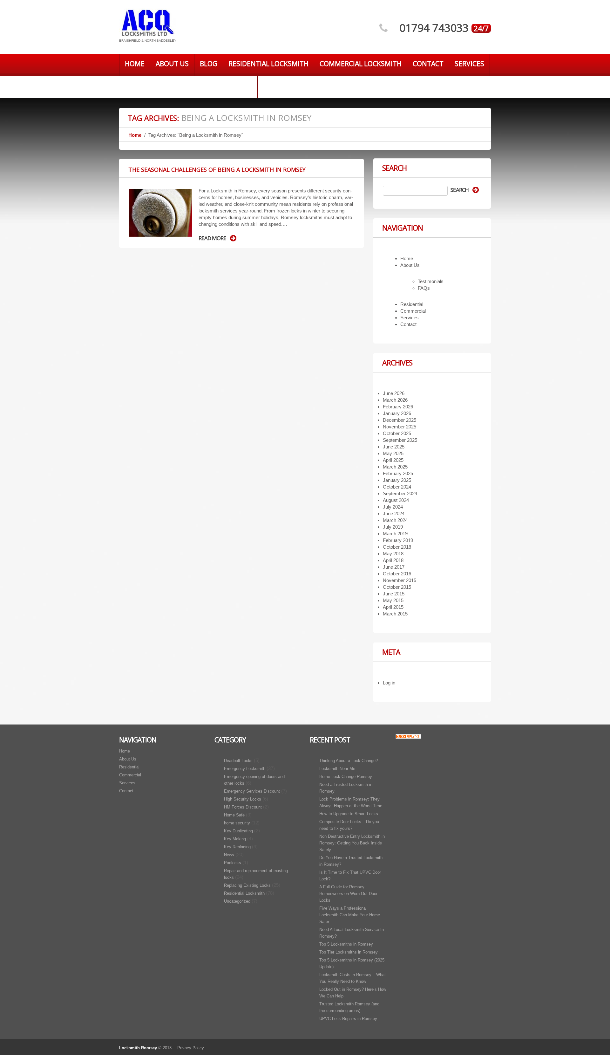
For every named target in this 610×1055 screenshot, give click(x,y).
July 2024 (393, 507)
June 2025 (393, 446)
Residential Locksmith (268, 63)
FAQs (424, 288)
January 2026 (397, 413)
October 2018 (397, 547)
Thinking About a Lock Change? (348, 760)
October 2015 (397, 587)
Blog (208, 63)
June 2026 (393, 393)
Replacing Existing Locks (247, 885)
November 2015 (399, 580)
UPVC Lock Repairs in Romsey (348, 1018)
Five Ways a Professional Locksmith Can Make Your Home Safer (349, 915)
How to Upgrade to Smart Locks (348, 813)
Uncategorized (237, 901)
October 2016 (397, 573)
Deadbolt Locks (238, 760)
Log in (389, 682)
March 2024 (395, 520)
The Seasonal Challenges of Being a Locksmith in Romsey (217, 169)
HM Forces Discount (243, 807)
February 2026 (398, 406)
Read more (212, 238)
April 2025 (393, 460)
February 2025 (398, 473)
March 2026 (395, 400)
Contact (428, 63)
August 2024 (396, 500)
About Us (172, 63)
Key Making (235, 838)
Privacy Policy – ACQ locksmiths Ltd (188, 85)
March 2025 (395, 466)
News (229, 854)
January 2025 (397, 480)
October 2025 (397, 433)
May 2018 (393, 553)
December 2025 (399, 420)
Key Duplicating (238, 831)
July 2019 (393, 527)
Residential (411, 304)
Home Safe (234, 815)
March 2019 (395, 533)
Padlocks (232, 862)
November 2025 (399, 426)
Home (135, 63)
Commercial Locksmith (361, 63)
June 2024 (393, 513)
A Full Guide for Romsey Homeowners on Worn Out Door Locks (348, 894)
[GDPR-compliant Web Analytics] (408, 736)
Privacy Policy (190, 1047)
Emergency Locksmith (244, 768)
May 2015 (393, 600)
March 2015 (395, 613)
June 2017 (393, 567)
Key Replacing (237, 846)
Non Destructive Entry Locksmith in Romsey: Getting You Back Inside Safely (352, 843)
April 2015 (393, 607)
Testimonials (431, 281)
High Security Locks (242, 799)
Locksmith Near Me (337, 768)
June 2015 (393, 593)
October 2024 (397, 486)
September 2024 (400, 493)
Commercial (413, 311)
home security (237, 823)
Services (469, 63)
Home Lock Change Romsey (345, 776)
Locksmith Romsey (138, 1047)
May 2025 (393, 453)
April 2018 (393, 560)
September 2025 (400, 440)
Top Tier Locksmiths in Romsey (348, 952)
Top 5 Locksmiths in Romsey (346, 944)
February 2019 (398, 540)
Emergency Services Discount (252, 791)
